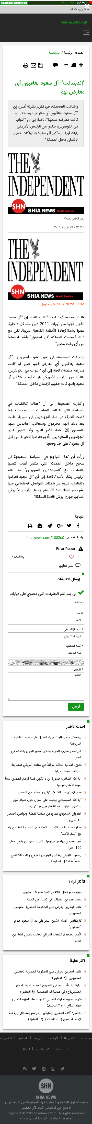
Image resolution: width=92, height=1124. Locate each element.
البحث (60, 1049)
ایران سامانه (27, 1118)
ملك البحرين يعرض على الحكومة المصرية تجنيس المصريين (48, 910)
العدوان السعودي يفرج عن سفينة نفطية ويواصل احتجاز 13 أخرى (44, 817)
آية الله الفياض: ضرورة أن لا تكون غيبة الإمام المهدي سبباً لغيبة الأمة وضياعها (43, 782)
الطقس (23, 1038)
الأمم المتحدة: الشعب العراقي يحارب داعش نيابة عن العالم (47, 938)
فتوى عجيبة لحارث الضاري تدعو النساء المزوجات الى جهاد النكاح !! (47, 1002)
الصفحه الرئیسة (74, 53)
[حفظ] (40, 65)
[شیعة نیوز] (46, 3)
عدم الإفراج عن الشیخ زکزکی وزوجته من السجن (50, 792)
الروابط (37, 1038)
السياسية (54, 53)
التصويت (6, 1038)
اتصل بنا (69, 1038)
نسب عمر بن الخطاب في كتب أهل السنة (54, 899)
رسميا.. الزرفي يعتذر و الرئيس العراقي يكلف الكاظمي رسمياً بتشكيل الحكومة (46, 858)
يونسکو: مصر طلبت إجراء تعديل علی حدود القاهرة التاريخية (48, 741)
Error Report (66, 549)
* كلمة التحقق (74, 645)
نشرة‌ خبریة (43, 1049)
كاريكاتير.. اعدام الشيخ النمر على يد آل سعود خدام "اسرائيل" (48, 924)
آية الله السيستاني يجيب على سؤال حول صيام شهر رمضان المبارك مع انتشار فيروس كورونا (47, 803)
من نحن (86, 1038)
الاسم (79, 613)
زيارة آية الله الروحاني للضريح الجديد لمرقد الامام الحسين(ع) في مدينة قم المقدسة (49, 989)
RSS (26, 1049)
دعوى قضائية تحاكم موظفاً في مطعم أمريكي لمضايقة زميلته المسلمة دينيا (46, 768)
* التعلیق (78, 669)
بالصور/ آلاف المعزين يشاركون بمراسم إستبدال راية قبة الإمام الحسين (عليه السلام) (45, 1016)
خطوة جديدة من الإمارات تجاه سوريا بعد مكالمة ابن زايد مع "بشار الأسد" (44, 831)
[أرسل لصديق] (33, 65)
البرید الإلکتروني (73, 629)
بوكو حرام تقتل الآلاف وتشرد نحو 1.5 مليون (52, 892)
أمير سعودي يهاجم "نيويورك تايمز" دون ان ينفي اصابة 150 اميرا (45, 845)
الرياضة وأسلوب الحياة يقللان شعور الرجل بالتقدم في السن (46, 754)
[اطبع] (25, 65)
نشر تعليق (66, 566)
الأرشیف (53, 1038)
